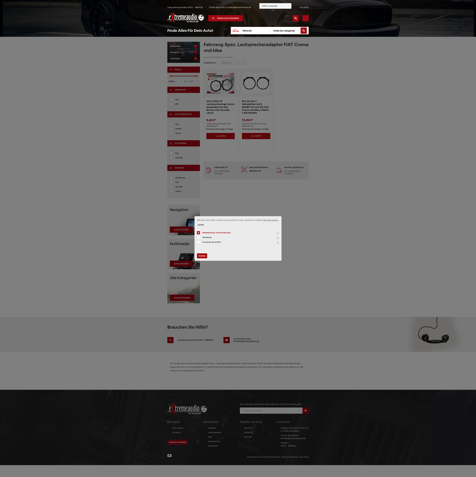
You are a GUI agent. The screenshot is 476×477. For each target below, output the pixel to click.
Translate (279, 10)
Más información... (271, 220)
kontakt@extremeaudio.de (239, 7)
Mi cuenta (304, 7)
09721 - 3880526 (195, 7)
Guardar (202, 256)
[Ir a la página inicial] (186, 18)
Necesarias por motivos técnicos (216, 232)
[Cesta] (305, 18)
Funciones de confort (211, 242)
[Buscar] (296, 18)
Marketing (206, 237)
